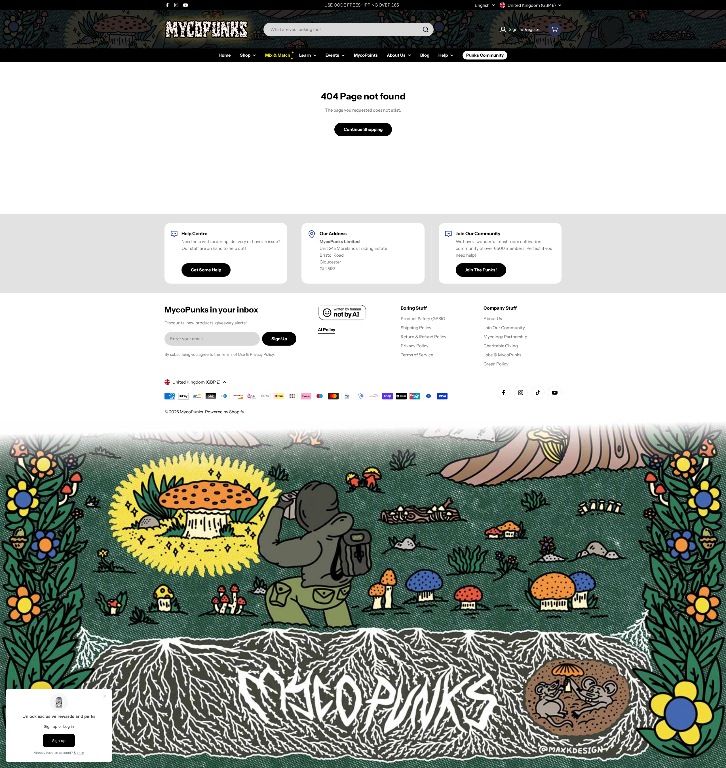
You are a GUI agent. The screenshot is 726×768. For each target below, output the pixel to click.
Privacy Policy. (262, 354)
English (482, 5)
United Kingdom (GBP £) (532, 5)
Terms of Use (233, 354)
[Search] (425, 29)
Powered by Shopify (224, 411)
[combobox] (348, 29)
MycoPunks (191, 411)
